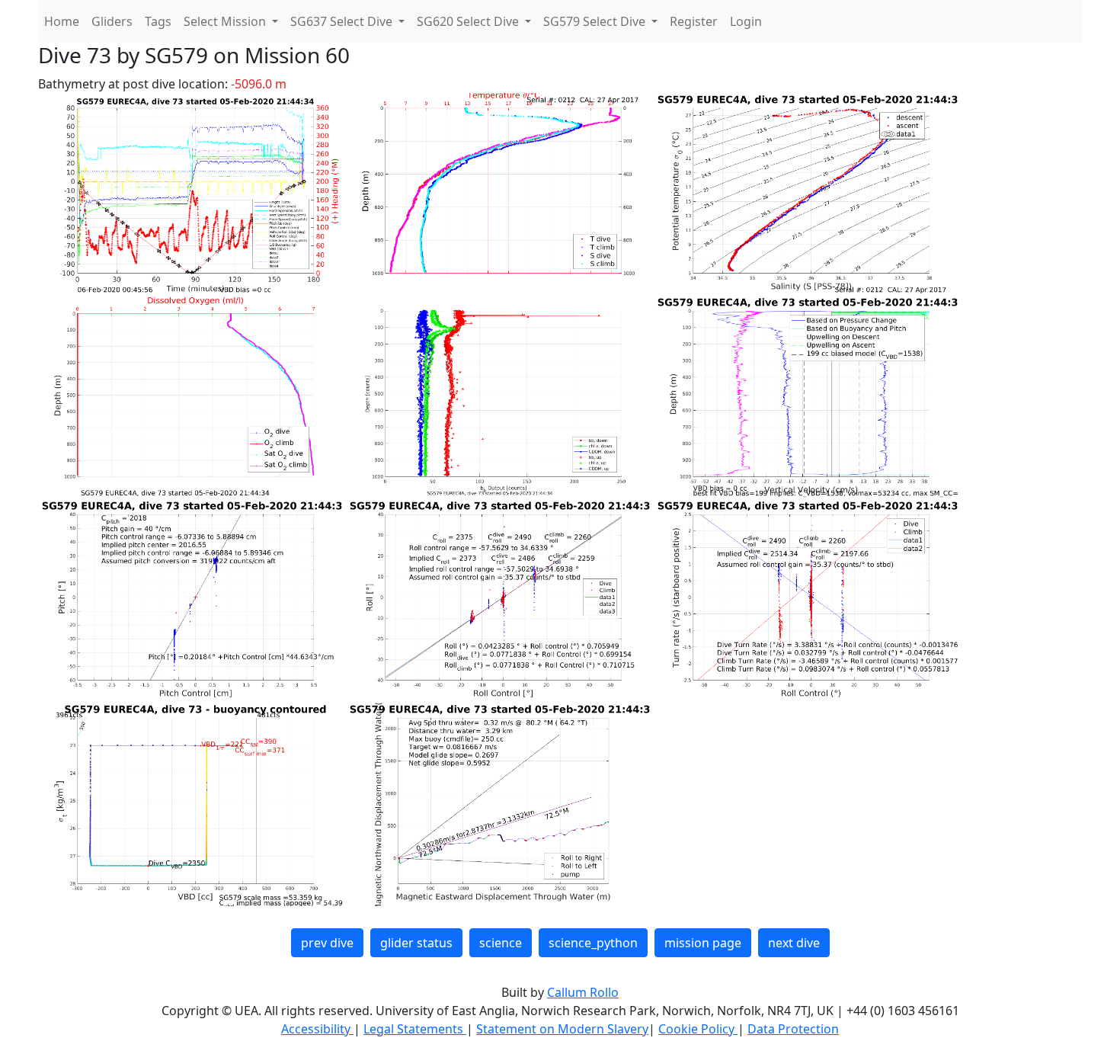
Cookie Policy (698, 1028)
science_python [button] (593, 942)
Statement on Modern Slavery (562, 1028)
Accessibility (317, 1028)
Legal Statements (414, 1028)
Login (746, 21)
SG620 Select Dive (469, 21)
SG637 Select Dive (342, 21)
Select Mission (226, 21)
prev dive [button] (327, 942)
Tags (158, 21)
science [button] (500, 942)
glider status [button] (416, 942)
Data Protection (793, 1028)
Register (694, 21)
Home (61, 21)
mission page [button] (702, 942)
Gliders (112, 21)
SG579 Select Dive (595, 21)
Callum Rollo (583, 992)
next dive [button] (794, 942)
